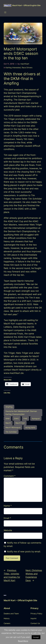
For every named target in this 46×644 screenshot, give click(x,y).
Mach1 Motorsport (13, 427)
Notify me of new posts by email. (24, 551)
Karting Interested (13, 67)
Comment (9, 476)
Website (8, 530)
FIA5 (25, 418)
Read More (23, 641)
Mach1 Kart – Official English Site (26, 5)
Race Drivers (27, 67)
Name (8, 505)
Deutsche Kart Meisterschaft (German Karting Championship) (21, 412)
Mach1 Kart (20, 423)
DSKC (16, 418)
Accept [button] (36, 637)
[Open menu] (5, 12)
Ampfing (9, 407)
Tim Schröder (11, 432)
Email (7, 518)
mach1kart (24, 64)
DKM (7, 418)
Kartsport (36, 418)
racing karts (30, 427)
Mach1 (8, 423)
